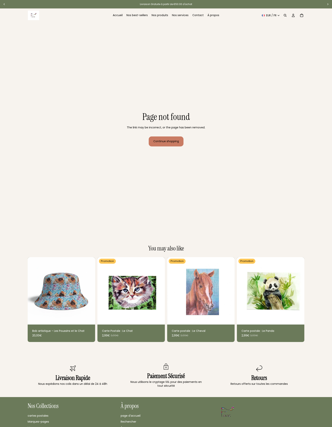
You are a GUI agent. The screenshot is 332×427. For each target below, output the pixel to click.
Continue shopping (166, 141)
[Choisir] (158, 318)
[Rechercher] (285, 15)
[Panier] (301, 15)
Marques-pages (38, 422)
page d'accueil (130, 415)
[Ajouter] (89, 318)
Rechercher (128, 422)
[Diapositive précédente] (4, 4)
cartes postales (38, 415)
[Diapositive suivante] (328, 4)
